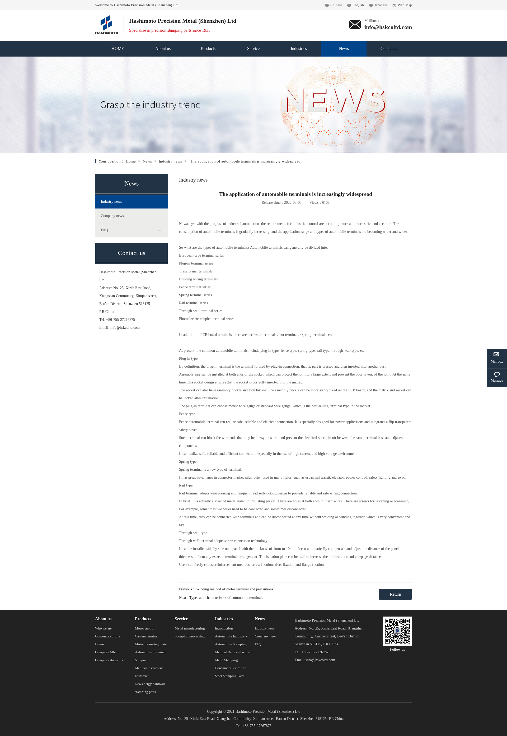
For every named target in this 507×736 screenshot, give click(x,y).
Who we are (103, 628)
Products (208, 48)
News (344, 48)
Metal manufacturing (190, 628)
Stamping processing (190, 636)
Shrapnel (141, 660)
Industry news (170, 161)
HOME (117, 48)
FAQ (104, 230)
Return (395, 594)
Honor (99, 644)
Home (131, 161)
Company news (112, 216)
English (358, 5)
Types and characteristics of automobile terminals (226, 598)
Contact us (389, 48)
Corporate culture (107, 636)
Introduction (224, 628)
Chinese (336, 5)
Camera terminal (146, 636)
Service (253, 48)
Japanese (380, 5)
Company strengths (109, 660)
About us (163, 48)
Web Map (405, 5)
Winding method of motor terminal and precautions (234, 589)
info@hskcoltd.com (388, 27)
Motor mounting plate (151, 644)
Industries (299, 48)
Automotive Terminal (150, 652)
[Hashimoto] (106, 17)
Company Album (107, 652)
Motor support (145, 628)
